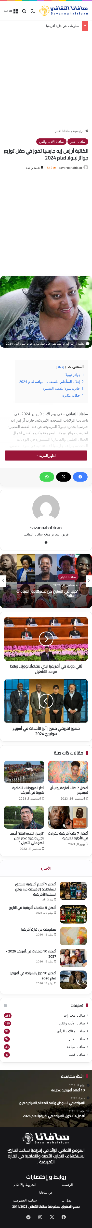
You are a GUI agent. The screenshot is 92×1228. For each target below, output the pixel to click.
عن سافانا (46, 1192)
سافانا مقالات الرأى (71, 1031)
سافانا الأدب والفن (51, 142)
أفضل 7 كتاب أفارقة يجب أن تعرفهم (69, 790)
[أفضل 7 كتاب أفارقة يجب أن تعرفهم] (68, 772)
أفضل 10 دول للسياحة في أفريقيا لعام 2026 (33, 975)
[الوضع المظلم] (32, 12)
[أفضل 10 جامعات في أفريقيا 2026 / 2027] (73, 958)
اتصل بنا (67, 1200)
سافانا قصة (77, 1055)
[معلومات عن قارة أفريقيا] (73, 936)
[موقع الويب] (46, 542)
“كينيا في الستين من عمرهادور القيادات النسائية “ (47, 593)
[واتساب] (46, 477)
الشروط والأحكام (24, 1185)
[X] (63, 477)
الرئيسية (79, 131)
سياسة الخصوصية (25, 1200)
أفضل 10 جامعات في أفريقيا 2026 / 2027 (31, 954)
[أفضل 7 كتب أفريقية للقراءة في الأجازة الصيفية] (68, 817)
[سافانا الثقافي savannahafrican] (63, 10)
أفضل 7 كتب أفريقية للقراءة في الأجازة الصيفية (68, 835)
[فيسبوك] (80, 477)
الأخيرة (46, 868)
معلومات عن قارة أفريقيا (62, 26)
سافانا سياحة (75, 1047)
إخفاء (61, 367)
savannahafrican (70, 168)
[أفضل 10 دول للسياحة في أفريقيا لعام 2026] (73, 980)
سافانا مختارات (74, 1015)
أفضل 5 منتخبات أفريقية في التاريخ (32, 907)
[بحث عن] (24, 12)
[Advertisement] (46, 79)
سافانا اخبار (62, 131)
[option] (46, 581)
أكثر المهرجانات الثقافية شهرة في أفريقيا (28, 790)
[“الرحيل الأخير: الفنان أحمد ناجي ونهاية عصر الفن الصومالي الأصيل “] (24, 817)
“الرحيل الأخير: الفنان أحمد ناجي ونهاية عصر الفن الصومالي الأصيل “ (27, 838)
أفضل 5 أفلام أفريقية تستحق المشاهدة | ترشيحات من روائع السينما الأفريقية (35, 889)
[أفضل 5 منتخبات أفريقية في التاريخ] (73, 914)
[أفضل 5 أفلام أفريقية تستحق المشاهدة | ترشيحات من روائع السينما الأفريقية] (73, 891)
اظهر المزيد (47, 455)
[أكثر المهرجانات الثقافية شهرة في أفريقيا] (24, 772)
